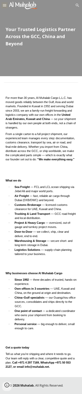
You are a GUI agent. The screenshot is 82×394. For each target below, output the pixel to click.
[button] (4, 5)
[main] (41, 38)
